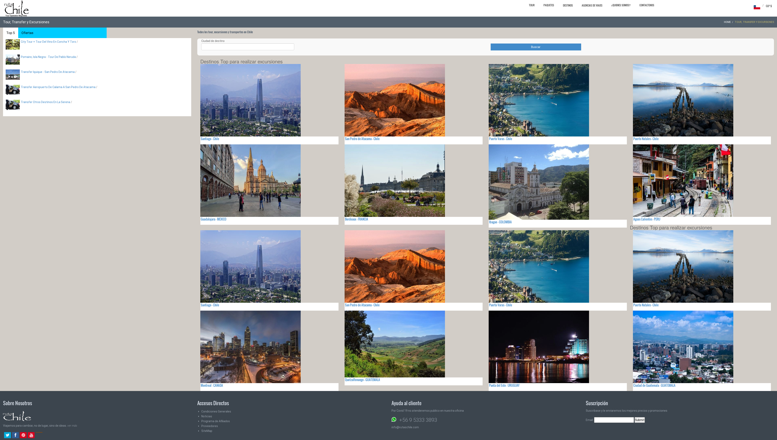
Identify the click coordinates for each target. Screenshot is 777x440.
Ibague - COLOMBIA (500, 222)
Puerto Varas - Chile (500, 138)
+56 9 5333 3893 (418, 420)
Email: (590, 420)
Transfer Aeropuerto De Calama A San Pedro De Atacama (58, 87)
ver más (72, 425)
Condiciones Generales (216, 411)
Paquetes (548, 5)
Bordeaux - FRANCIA (356, 219)
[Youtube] (31, 435)
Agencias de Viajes (592, 5)
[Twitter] (7, 435)
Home (727, 22)
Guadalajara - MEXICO (213, 219)
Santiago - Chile (210, 138)
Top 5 (10, 33)
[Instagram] (39, 435)
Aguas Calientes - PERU (646, 219)
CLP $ (769, 6)
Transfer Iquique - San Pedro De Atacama (48, 72)
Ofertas (27, 33)
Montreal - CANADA (212, 385)
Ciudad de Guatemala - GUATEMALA (654, 385)
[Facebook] (15, 435)
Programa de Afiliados (215, 421)
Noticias (206, 416)
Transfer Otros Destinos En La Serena (45, 102)
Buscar (535, 47)
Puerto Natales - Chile (646, 138)
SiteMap (206, 431)
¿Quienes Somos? (621, 5)
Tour (532, 5)
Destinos (568, 5)
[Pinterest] (23, 435)
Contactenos (646, 5)
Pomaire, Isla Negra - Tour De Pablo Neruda (48, 57)
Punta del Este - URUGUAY (504, 385)
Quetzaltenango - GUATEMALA (362, 379)
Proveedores (209, 426)
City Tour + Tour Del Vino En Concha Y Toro (48, 41)
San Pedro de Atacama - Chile (362, 138)
